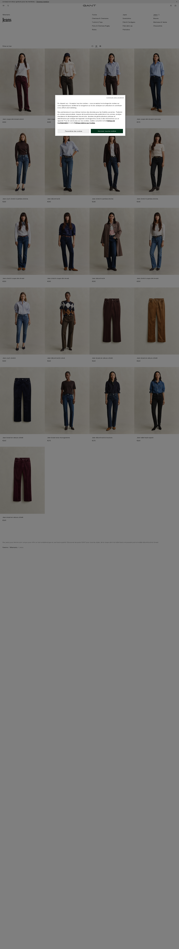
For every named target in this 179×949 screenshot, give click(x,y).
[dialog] (90, 115)
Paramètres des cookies (73, 131)
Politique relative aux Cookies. (84, 123)
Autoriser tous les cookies (107, 131)
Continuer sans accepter (115, 97)
